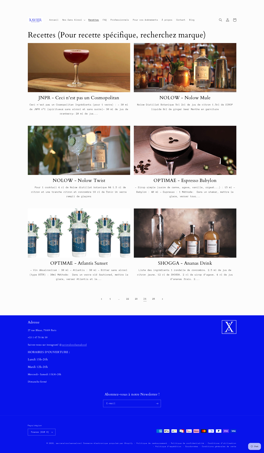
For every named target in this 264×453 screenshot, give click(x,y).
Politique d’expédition (169, 447)
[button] (73, 20)
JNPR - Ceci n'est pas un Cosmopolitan (78, 98)
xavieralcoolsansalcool (74, 344)
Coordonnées (191, 447)
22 (127, 299)
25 (153, 299)
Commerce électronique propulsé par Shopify (108, 443)
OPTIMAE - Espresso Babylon (185, 180)
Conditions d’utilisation (222, 443)
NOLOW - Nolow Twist (79, 180)
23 (136, 299)
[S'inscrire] (157, 403)
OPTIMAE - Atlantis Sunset (79, 263)
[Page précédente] (101, 299)
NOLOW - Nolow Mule (185, 98)
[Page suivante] (162, 299)
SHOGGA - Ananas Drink (185, 263)
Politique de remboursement (152, 443)
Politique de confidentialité (187, 443)
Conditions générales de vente (219, 447)
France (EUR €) (40, 432)
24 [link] (144, 298)
